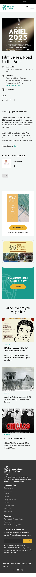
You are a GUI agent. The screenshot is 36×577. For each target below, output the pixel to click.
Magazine (7, 508)
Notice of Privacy (10, 522)
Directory (7, 503)
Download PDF (18, 228)
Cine (5, 176)
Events (6, 497)
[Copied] (3, 101)
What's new (8, 511)
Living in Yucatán (10, 500)
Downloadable (9, 505)
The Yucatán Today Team (12, 525)
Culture (6, 494)
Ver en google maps (13, 85)
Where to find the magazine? (18, 232)
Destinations (8, 488)
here (16, 146)
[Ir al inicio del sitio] (8, 10)
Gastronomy (8, 491)
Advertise (25, 2)
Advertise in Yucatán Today (13, 519)
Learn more (18, 287)
